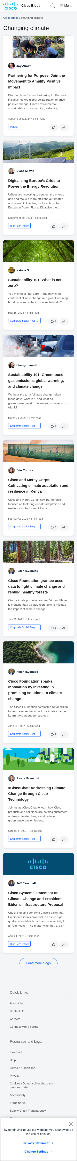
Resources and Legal (26, 1042)
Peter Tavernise (27, 570)
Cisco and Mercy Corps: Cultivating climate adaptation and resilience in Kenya (38, 485)
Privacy (14, 1075)
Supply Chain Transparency (28, 1110)
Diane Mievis (25, 170)
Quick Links (19, 993)
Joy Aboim (23, 65)
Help (13, 1060)
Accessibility (17, 1095)
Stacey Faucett (26, 365)
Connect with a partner (24, 1026)
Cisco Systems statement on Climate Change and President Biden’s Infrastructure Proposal (35, 898)
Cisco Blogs (30, 5)
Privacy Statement (36, 1143)
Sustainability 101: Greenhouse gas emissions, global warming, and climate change (36, 380)
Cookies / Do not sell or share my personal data (31, 1085)
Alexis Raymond (27, 778)
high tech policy (19, 226)
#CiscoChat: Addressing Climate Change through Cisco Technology (36, 794)
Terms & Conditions (22, 1067)
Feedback (16, 1052)
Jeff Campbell (26, 883)
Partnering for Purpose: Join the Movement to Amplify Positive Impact (36, 81)
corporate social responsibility (24, 321)
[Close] (71, 1124)
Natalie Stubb (25, 270)
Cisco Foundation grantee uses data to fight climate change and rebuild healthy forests (36, 586)
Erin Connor (24, 470)
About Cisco (17, 1003)
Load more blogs (38, 963)
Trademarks (17, 1102)
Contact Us (17, 1011)
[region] (38, 1139)
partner (14, 127)
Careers (15, 1018)
